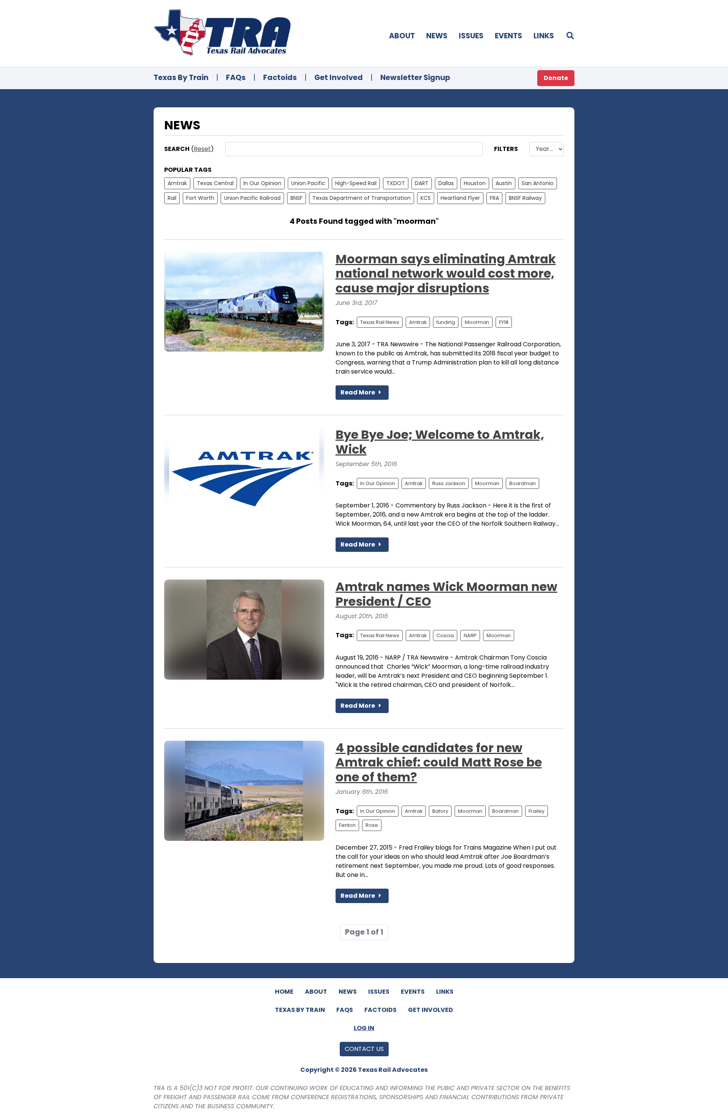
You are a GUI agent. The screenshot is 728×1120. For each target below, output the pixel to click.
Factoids (280, 77)
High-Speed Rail (356, 183)
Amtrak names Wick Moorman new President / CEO (446, 593)
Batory (440, 811)
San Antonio (538, 183)
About (402, 36)
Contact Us (364, 1049)
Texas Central (215, 183)
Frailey (536, 811)
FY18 (503, 322)
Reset (202, 149)
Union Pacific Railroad (252, 198)
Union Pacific (308, 183)
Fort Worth (200, 198)
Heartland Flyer (460, 198)
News (436, 36)
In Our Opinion (262, 183)
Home (284, 991)
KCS (425, 198)
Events (508, 36)
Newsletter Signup (415, 77)
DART (421, 183)
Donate (556, 78)
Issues (471, 36)
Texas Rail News (379, 322)
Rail (172, 198)
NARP (470, 635)
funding (445, 322)
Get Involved (338, 77)
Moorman (477, 322)
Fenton (347, 825)
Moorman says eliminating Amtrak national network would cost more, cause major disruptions (446, 273)
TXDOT (395, 183)
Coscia (445, 635)
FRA (494, 198)
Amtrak (177, 183)
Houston (475, 183)
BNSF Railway (525, 198)
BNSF (296, 198)
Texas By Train (181, 77)
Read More (358, 392)
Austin (504, 183)
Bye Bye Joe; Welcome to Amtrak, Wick (440, 441)
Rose (372, 825)
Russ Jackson (448, 483)
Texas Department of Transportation (361, 198)
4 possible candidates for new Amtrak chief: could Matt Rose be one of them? (439, 762)
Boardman (522, 483)
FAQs (236, 77)
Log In (364, 1028)
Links (543, 36)
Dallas (446, 183)
